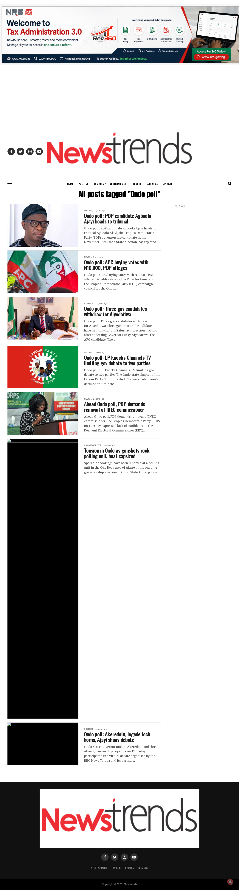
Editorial (152, 183)
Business (99, 183)
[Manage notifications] (230, 882)
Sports (137, 183)
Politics (83, 183)
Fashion (116, 868)
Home (70, 183)
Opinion (167, 183)
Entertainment (119, 183)
